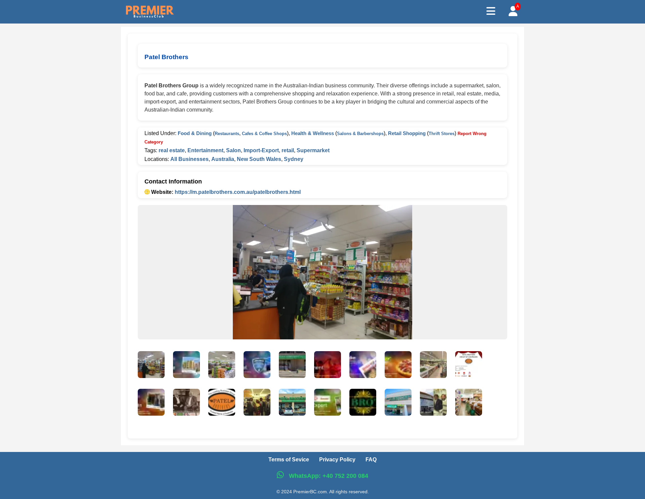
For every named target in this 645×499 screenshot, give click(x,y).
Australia (222, 159)
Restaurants (227, 133)
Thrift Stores (442, 133)
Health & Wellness (312, 133)
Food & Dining (195, 133)
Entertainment (205, 150)
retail (288, 150)
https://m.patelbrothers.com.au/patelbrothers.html (238, 192)
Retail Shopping (407, 133)
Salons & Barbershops (360, 133)
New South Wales (259, 159)
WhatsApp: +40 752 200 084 (327, 475)
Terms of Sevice (288, 459)
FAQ (371, 459)
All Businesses (189, 159)
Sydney (293, 159)
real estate (172, 150)
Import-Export (261, 150)
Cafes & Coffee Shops (264, 133)
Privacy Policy (337, 459)
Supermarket (313, 150)
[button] (151, 366)
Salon (233, 150)
